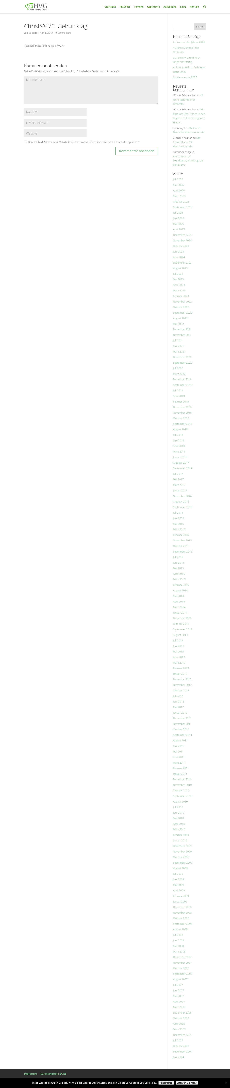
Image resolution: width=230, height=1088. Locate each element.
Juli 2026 (178, 179)
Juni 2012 (178, 701)
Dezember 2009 (182, 846)
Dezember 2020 (182, 357)
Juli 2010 (178, 807)
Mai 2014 (178, 596)
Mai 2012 (178, 707)
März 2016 (179, 529)
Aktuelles (125, 7)
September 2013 (182, 629)
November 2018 (182, 412)
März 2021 (179, 351)
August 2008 (180, 929)
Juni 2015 (178, 562)
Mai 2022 (178, 323)
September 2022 (182, 312)
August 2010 (180, 801)
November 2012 (182, 685)
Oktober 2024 (181, 246)
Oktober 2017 (181, 462)
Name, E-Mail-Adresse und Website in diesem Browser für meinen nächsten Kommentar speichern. (84, 142)
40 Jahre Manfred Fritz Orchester (188, 100)
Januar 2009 (180, 901)
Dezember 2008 (182, 907)
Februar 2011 (181, 768)
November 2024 (182, 240)
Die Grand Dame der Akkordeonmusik (186, 142)
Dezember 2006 (182, 1012)
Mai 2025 (178, 223)
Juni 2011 (178, 746)
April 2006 (179, 1023)
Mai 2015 (178, 568)
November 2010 (182, 784)
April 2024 (179, 257)
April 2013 (179, 657)
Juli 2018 (178, 435)
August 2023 (180, 268)
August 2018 (180, 429)
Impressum (30, 1073)
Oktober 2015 (181, 546)
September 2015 (182, 551)
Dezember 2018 (182, 407)
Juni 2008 (178, 940)
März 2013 (179, 662)
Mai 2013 (178, 651)
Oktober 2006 (181, 1018)
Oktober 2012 (181, 690)
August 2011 (180, 740)
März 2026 (179, 196)
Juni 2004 (178, 1057)
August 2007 (180, 979)
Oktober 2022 (181, 307)
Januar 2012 (180, 712)
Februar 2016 (181, 535)
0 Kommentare (63, 32)
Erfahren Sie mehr (186, 1082)
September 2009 (182, 862)
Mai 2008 (178, 946)
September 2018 (182, 423)
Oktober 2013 (181, 623)
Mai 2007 (178, 996)
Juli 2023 (178, 273)
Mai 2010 (178, 818)
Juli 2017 (178, 473)
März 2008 (179, 951)
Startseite (110, 7)
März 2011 (179, 762)
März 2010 (179, 829)
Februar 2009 (181, 896)
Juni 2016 (178, 518)
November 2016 (182, 496)
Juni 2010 (178, 812)
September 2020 (182, 362)
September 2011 (182, 735)
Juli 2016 (178, 512)
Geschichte (153, 7)
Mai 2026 (178, 185)
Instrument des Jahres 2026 (189, 42)
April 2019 (179, 396)
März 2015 (179, 579)
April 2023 (179, 285)
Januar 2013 (180, 673)
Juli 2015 (178, 557)
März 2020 (179, 373)
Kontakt (194, 7)
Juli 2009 (178, 873)
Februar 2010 (181, 834)
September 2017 (182, 468)
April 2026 (179, 190)
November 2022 (182, 301)
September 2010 (182, 796)
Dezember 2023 (182, 262)
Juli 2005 (178, 1040)
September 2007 (182, 973)
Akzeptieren (166, 1082)
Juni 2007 (178, 990)
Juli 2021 (178, 340)
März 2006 (179, 1029)
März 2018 (179, 451)
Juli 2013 (178, 640)
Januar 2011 (180, 773)
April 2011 (179, 757)
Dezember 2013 (182, 618)
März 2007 (179, 1007)
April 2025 (179, 229)
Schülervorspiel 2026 (185, 77)
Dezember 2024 (182, 235)
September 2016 (182, 507)
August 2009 (180, 868)
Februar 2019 (181, 401)
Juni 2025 (178, 218)
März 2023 (179, 290)
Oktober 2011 (181, 729)
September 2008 (182, 923)
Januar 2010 (180, 840)
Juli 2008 (178, 934)
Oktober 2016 (181, 501)
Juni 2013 (178, 646)
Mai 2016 (178, 523)
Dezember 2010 (182, 779)
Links (183, 7)
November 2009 (182, 851)
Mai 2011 (178, 751)
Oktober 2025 (181, 201)
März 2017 (179, 485)
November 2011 (182, 723)
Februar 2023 (181, 296)
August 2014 (180, 590)
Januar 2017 (180, 490)
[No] (225, 1083)
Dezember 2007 (182, 957)
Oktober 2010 (181, 790)
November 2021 (182, 335)
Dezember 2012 (182, 679)
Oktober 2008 (181, 918)
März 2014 (179, 607)
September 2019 (182, 385)
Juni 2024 (178, 251)
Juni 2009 (178, 879)
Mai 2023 (178, 279)
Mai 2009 (178, 884)
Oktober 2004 (181, 1046)
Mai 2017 (178, 479)
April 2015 (179, 573)
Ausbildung (169, 7)
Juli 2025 (178, 212)
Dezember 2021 (182, 329)
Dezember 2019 (182, 379)
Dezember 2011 (182, 718)
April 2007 (179, 1001)
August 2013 (180, 635)
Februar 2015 (181, 585)
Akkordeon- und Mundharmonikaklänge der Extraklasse (188, 160)
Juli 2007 (178, 984)
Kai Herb (32, 32)
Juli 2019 (178, 390)
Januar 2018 (180, 457)
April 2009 (179, 890)
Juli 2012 (178, 696)
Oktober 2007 (181, 968)
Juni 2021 (178, 346)
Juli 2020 (178, 368)
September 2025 (182, 207)
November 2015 (182, 540)
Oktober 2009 (181, 857)
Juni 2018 (178, 440)
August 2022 (180, 318)
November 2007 (182, 962)
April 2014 (179, 601)
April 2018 (179, 446)
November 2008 (182, 912)
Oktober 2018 (181, 418)
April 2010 (179, 823)
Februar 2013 (181, 668)
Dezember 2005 (182, 1034)
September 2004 (182, 1051)
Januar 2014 (180, 612)
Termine (138, 7)
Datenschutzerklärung (53, 1073)
